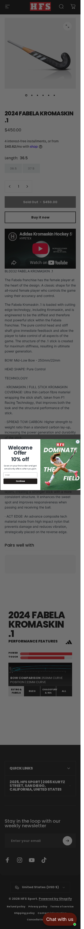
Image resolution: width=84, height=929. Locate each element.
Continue (20, 481)
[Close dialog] (77, 441)
